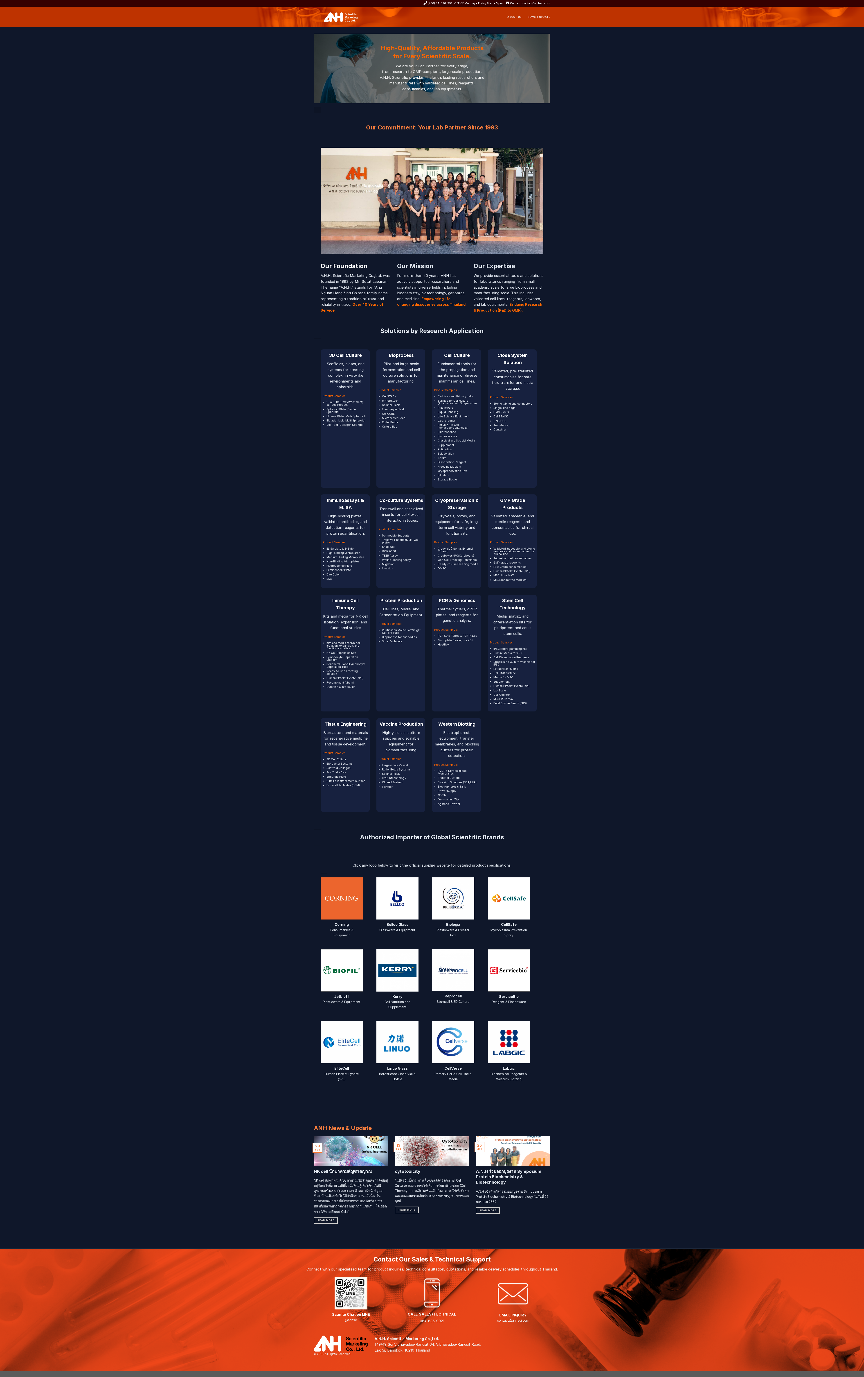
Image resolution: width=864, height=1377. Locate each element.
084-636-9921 (432, 1321)
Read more (325, 1220)
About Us (514, 16)
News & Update (538, 16)
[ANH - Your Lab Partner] (343, 17)
